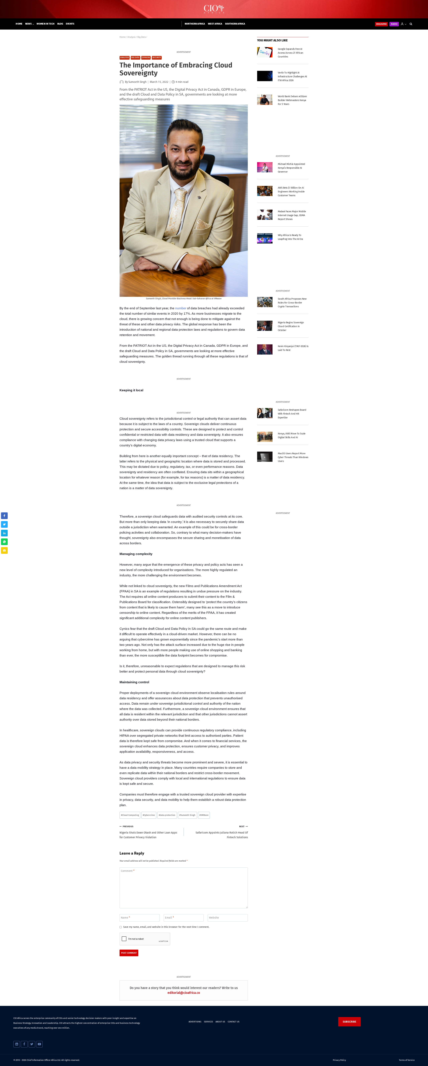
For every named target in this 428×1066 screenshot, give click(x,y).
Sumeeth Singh (187, 815)
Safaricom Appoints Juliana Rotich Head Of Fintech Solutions (222, 832)
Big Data (135, 58)
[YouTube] (39, 1044)
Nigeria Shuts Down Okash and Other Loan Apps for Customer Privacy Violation (148, 832)
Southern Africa (235, 23)
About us (220, 1021)
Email (169, 917)
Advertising (195, 1021)
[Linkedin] (16, 1044)
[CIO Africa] (214, 9)
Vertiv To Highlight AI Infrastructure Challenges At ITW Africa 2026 (292, 76)
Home (19, 23)
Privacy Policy (339, 1060)
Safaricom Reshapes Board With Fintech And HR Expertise (292, 413)
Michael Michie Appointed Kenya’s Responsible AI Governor (291, 167)
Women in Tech (46, 23)
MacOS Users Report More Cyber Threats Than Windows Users (293, 457)
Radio (394, 24)
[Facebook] (24, 1044)
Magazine (381, 24)
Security (156, 58)
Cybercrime (149, 815)
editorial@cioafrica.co (184, 993)
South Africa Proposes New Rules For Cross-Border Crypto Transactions (292, 302)
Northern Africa (195, 23)
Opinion (146, 58)
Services (208, 1021)
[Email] (4, 550)
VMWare (203, 815)
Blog (60, 23)
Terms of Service (407, 1060)
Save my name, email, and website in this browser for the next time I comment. (166, 927)
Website (214, 917)
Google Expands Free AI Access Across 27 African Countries (290, 52)
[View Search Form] (411, 24)
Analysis (124, 58)
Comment (127, 870)
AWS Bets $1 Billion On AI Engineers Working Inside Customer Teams (291, 191)
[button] (405, 24)
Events (70, 23)
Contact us (233, 1021)
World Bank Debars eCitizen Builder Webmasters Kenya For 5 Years (292, 100)
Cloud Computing (130, 815)
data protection (167, 815)
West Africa (215, 23)
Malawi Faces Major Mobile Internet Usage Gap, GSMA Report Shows (292, 215)
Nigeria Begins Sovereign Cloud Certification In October (291, 326)
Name (125, 917)
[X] (32, 1044)
